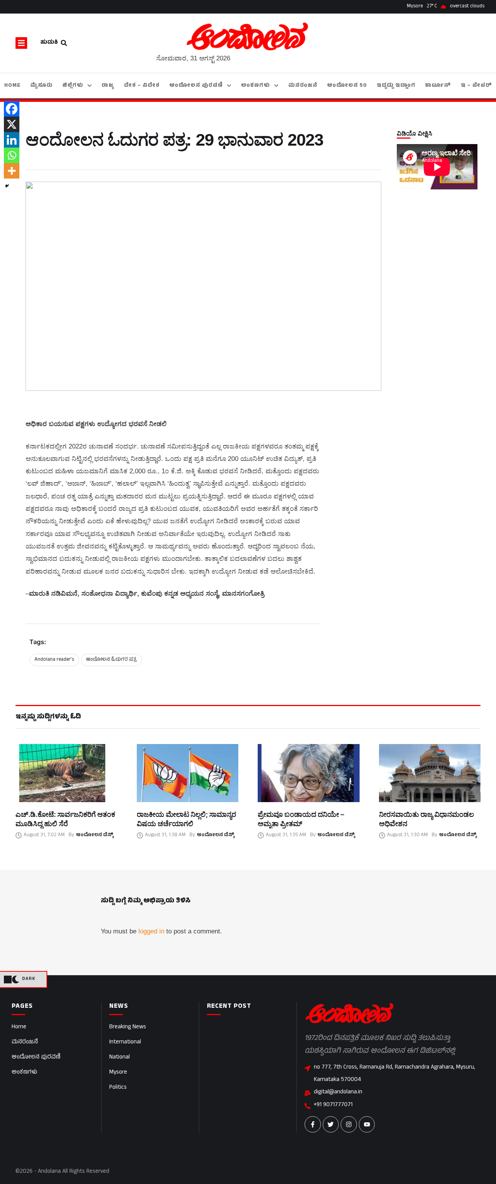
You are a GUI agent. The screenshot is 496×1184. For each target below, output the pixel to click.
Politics (118, 1088)
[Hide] (7, 186)
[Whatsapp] (11, 155)
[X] (11, 124)
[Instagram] (349, 1124)
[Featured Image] (66, 773)
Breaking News (127, 1027)
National (119, 1057)
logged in (151, 931)
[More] (11, 171)
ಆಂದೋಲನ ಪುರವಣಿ (36, 1057)
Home (19, 1027)
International (125, 1042)
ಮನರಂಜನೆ (25, 1042)
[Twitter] (331, 1124)
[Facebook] (11, 109)
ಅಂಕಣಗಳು (24, 1072)
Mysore (118, 1072)
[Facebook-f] (313, 1124)
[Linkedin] (11, 140)
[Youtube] (367, 1124)
